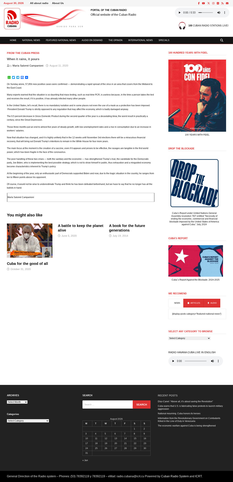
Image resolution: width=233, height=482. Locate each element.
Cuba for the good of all (27, 264)
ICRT (198, 476)
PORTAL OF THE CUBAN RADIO (109, 10)
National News (31, 40)
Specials (164, 40)
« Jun (85, 460)
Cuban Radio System (175, 476)
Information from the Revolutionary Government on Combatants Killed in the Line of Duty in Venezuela (189, 419)
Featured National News (61, 40)
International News (140, 40)
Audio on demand (92, 40)
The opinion (115, 40)
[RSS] (222, 3)
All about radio (39, 3)
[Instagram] (213, 3)
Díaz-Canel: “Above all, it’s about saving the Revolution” (185, 401)
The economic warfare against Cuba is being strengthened (187, 425)
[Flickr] (218, 3)
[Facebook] (199, 3)
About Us (58, 3)
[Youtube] (203, 3)
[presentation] (175, 303)
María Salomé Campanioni (28, 65)
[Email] (227, 3)
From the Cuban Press (23, 53)
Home (13, 40)
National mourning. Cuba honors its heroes (179, 413)
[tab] (175, 303)
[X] (208, 3)
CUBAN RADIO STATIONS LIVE (208, 25)
